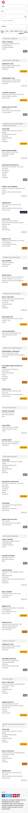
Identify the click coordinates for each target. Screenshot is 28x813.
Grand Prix (2, 31)
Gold (7, 31)
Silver (11, 31)
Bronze (16, 31)
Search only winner (8, 20)
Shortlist (21, 31)
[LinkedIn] (11, 795)
